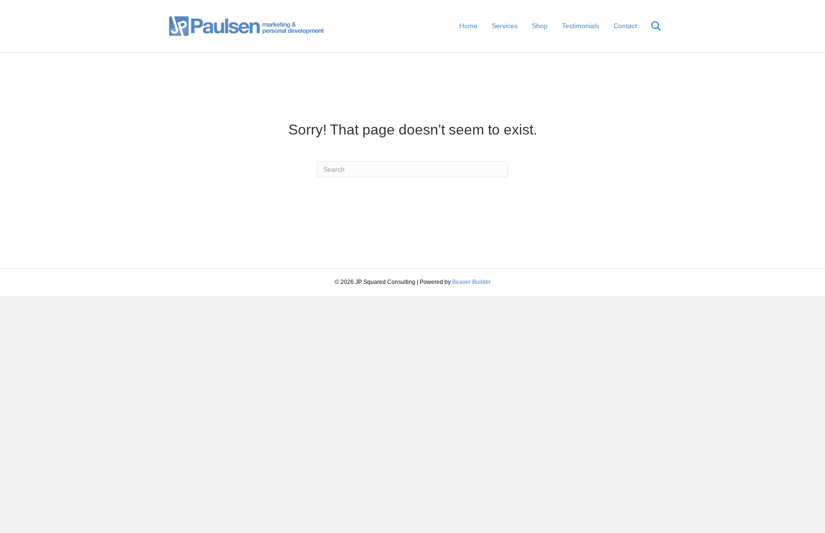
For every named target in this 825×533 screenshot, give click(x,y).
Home (468, 26)
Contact (625, 26)
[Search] (650, 26)
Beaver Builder (471, 282)
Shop (540, 26)
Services (505, 26)
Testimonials (580, 26)
